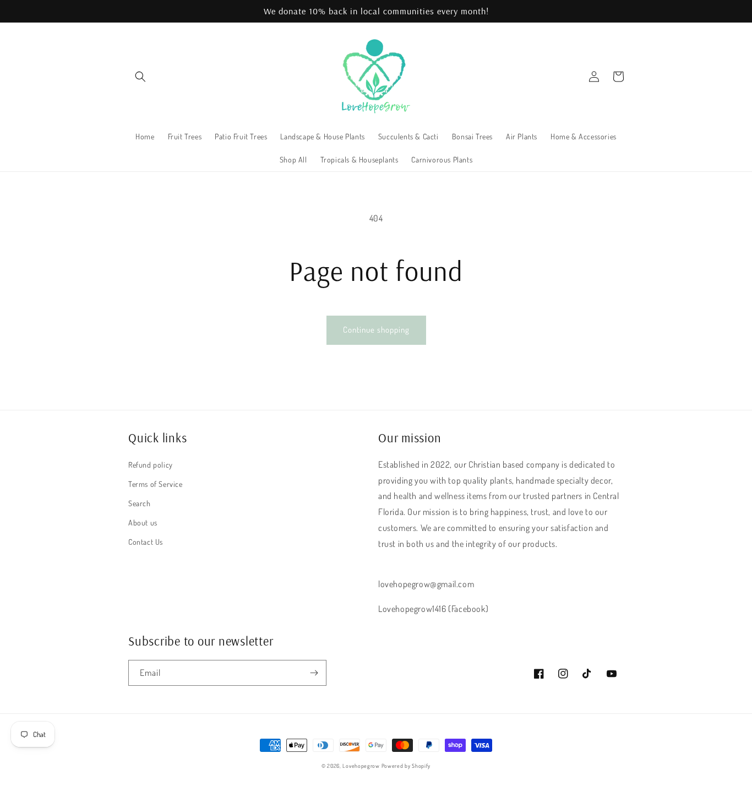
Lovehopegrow (360, 765)
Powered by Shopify (406, 765)
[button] (140, 76)
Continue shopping (376, 329)
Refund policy (150, 464)
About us (142, 522)
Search (139, 503)
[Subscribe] (314, 673)
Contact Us (145, 541)
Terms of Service (155, 484)
